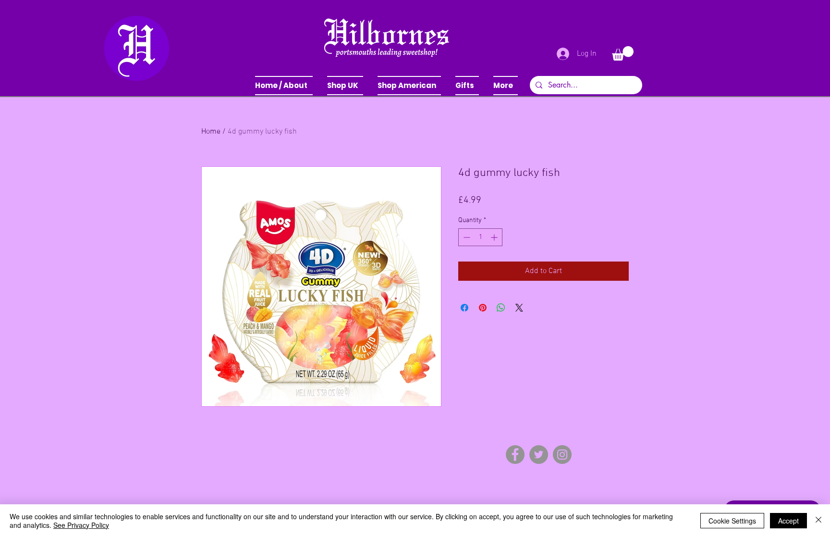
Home (210, 132)
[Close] (818, 520)
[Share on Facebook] (464, 307)
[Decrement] (466, 237)
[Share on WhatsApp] (501, 307)
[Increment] (495, 237)
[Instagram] (562, 454)
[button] (345, 85)
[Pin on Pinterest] (482, 307)
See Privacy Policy (81, 525)
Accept (788, 520)
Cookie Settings (732, 520)
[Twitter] (538, 454)
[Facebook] (515, 454)
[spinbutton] (480, 237)
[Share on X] (519, 307)
